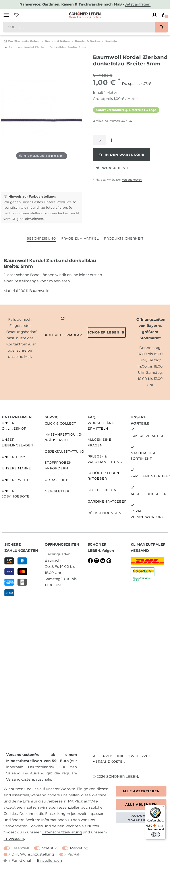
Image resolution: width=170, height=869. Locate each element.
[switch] (155, 834)
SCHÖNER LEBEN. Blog (107, 332)
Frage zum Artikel (80, 238)
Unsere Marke (16, 468)
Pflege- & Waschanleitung (105, 459)
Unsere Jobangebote (15, 493)
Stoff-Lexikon (102, 490)
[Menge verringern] (120, 140)
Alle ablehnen (141, 804)
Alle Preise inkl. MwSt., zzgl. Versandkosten (122, 759)
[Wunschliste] (16, 15)
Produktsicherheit (123, 238)
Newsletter (57, 491)
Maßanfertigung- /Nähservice (64, 437)
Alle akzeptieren (141, 791)
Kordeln (111, 41)
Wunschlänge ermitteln (102, 426)
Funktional (21, 860)
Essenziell (20, 848)
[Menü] (163, 807)
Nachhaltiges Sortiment (145, 456)
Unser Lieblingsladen (17, 442)
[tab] (41, 239)
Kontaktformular (63, 335)
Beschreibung (41, 238)
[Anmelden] (154, 15)
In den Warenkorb (125, 155)
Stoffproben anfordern (58, 465)
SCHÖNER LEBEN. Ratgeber (104, 475)
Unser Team (14, 457)
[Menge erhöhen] (112, 140)
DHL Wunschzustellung (33, 854)
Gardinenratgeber (107, 501)
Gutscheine (56, 480)
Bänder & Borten (87, 41)
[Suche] (161, 27)
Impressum (14, 838)
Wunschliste (116, 168)
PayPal (73, 854)
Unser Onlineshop (14, 426)
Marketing (79, 848)
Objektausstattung (64, 452)
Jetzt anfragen (138, 4)
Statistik (49, 848)
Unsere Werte (16, 480)
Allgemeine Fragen (99, 442)
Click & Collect (60, 423)
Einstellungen (49, 860)
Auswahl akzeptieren (141, 818)
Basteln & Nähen (57, 41)
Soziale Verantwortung (147, 514)
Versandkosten (132, 179)
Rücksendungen (105, 513)
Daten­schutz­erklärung (62, 832)
